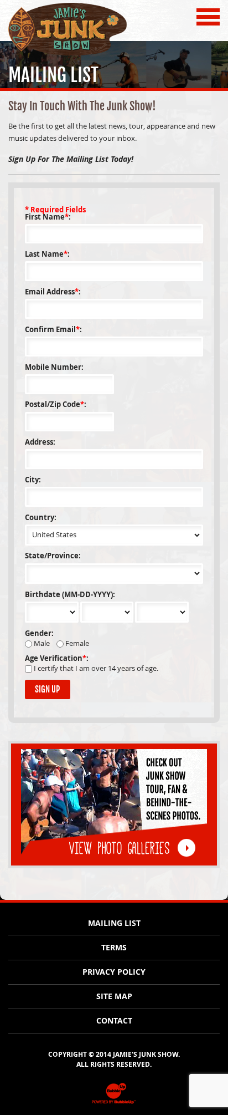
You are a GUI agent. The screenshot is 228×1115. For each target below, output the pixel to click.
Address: (40, 442)
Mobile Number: (54, 367)
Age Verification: (57, 658)
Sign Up (47, 689)
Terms (114, 947)
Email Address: (53, 292)
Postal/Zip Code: (55, 404)
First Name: (48, 217)
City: (33, 479)
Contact (114, 1020)
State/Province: (53, 555)
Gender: (39, 633)
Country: (40, 517)
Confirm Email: (53, 329)
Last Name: (47, 254)
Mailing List (114, 923)
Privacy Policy (114, 971)
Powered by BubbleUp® (114, 1103)
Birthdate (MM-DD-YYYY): (70, 594)
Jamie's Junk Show (45, 54)
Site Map (114, 996)
